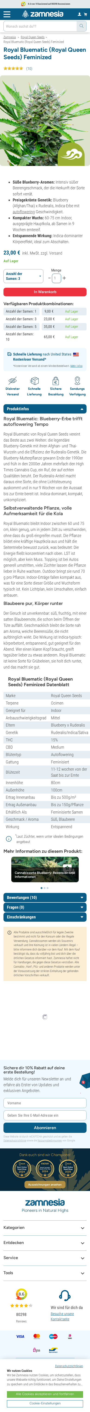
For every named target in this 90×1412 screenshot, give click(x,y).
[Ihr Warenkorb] (85, 14)
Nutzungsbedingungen (50, 1140)
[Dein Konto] (79, 14)
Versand (55, 253)
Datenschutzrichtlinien (69, 1366)
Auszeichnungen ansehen (45, 1184)
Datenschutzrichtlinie (14, 1140)
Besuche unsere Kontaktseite (62, 1316)
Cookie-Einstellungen (45, 1403)
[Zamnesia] (42, 13)
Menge (56, 270)
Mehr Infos (76, 366)
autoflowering (24, 211)
